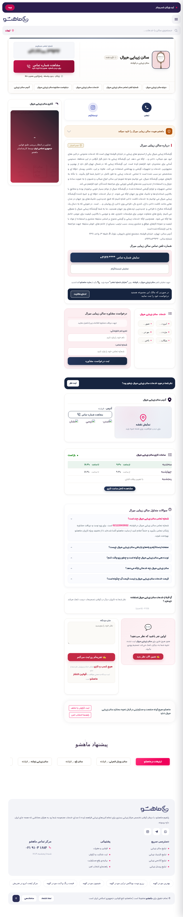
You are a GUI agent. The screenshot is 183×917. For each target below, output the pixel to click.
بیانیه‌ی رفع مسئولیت (98, 860)
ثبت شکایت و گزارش (98, 854)
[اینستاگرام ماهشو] (147, 831)
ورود (10, 7)
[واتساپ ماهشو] (165, 831)
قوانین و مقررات (100, 848)
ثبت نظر (73, 383)
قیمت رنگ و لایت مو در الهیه (60, 883)
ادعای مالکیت (80, 294)
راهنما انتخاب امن (80, 715)
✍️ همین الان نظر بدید (148, 656)
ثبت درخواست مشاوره (97, 361)
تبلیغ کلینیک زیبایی (157, 854)
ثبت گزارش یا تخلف (80, 708)
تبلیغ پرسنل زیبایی (158, 867)
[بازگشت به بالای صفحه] (16, 898)
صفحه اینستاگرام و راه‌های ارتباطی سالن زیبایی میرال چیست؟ (139, 547)
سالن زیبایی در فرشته (139, 63)
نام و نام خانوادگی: (118, 331)
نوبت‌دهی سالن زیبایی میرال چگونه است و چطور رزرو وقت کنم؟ (138, 558)
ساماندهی (29, 898)
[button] (143, 422)
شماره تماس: (121, 345)
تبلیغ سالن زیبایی (158, 848)
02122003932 (120, 525)
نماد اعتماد (46, 898)
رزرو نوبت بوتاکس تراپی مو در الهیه (127, 883)
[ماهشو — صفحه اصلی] (15, 19)
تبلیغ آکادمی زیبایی (157, 860)
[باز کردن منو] (176, 19)
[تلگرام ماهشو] (156, 831)
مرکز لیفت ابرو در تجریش (25, 883)
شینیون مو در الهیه (92, 883)
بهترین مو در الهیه (161, 883)
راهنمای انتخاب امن (98, 867)
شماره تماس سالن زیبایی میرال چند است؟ (148, 519)
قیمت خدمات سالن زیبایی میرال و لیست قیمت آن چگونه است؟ (138, 579)
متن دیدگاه (105, 620)
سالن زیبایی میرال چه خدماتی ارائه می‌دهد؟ (147, 568)
